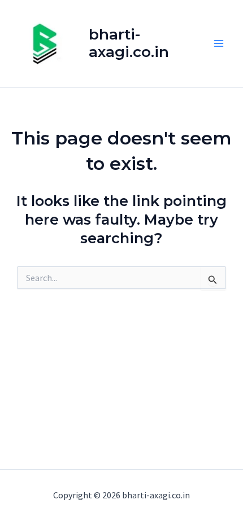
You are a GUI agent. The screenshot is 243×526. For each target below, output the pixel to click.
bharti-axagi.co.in (129, 43)
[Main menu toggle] (219, 43)
